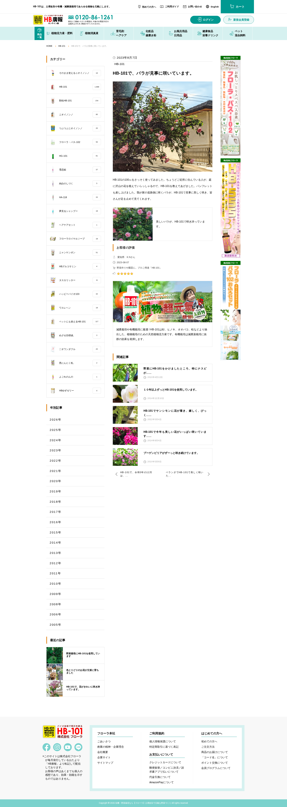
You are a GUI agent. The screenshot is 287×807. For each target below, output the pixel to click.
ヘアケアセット (78, 225)
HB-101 (61, 46)
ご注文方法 (208, 746)
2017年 (56, 512)
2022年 (56, 460)
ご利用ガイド (172, 6)
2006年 (56, 614)
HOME (49, 46)
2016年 (56, 522)
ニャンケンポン (78, 252)
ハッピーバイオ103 (78, 294)
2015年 (56, 532)
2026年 (56, 419)
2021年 (56, 471)
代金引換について (160, 777)
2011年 (55, 573)
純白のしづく (78, 183)
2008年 (56, 604)
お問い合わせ (195, 6)
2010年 (56, 583)
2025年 (56, 430)
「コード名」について (214, 757)
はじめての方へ (211, 733)
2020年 (56, 481)
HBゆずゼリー (78, 390)
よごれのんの (78, 376)
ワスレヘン (78, 307)
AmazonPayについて (161, 782)
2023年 (56, 450)
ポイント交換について (214, 762)
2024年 (56, 440)
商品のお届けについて (214, 752)
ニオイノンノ (78, 114)
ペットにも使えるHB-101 (78, 321)
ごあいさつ (104, 741)
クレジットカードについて (165, 762)
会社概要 (102, 752)
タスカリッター (78, 280)
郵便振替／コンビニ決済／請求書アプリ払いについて (166, 769)
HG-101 (78, 156)
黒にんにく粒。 (78, 363)
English (215, 6)
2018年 (56, 501)
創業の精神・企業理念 (110, 746)
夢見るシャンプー (78, 211)
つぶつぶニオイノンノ (78, 128)
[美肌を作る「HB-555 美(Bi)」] (230, 208)
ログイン (208, 19)
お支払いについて (161, 754)
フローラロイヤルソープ (78, 238)
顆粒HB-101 (78, 100)
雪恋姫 (78, 169)
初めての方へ (149, 6)
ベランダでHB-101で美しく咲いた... (184, 474)
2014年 (56, 542)
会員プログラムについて (216, 768)
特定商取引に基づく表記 (164, 746)
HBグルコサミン (78, 266)
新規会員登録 (241, 19)
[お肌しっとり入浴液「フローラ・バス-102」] (230, 106)
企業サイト (104, 757)
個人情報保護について (162, 741)
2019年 (56, 491)
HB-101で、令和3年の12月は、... (136, 474)
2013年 (56, 553)
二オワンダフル (78, 349)
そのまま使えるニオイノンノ (78, 73)
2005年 (56, 624)
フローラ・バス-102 (78, 142)
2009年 (56, 594)
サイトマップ (105, 762)
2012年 (56, 563)
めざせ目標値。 (78, 335)
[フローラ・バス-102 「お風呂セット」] (230, 311)
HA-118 (78, 197)
